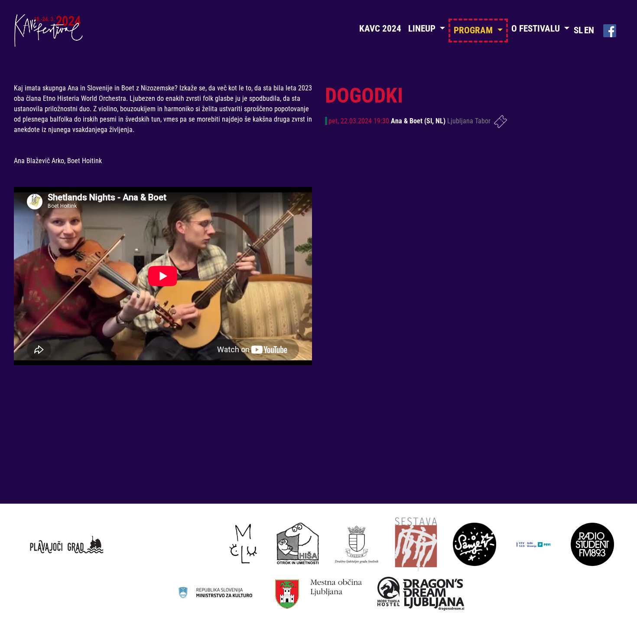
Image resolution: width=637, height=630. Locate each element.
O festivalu (536, 28)
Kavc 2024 (380, 28)
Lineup (423, 28)
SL (578, 30)
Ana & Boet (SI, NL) (419, 121)
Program (474, 30)
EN (589, 30)
